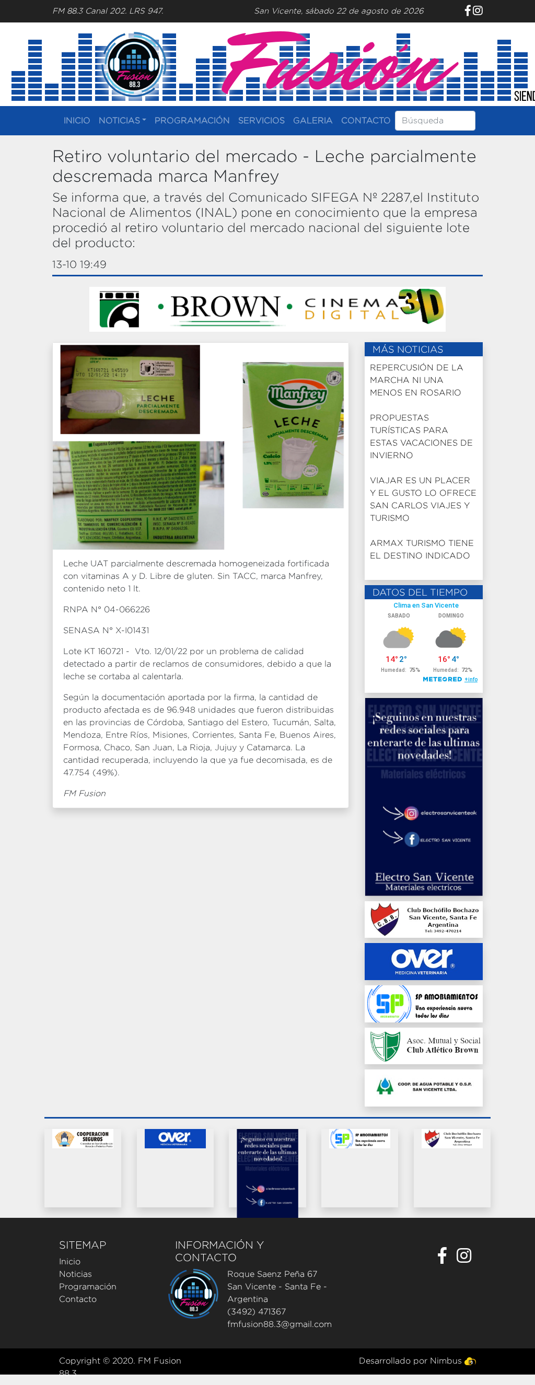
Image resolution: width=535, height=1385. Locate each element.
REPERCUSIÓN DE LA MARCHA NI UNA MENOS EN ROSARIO (416, 380)
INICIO (77, 120)
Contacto (78, 1299)
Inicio (69, 1261)
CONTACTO (366, 120)
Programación (88, 1286)
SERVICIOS (261, 120)
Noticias (75, 1274)
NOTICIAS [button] (119, 120)
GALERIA (313, 120)
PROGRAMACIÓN (192, 120)
